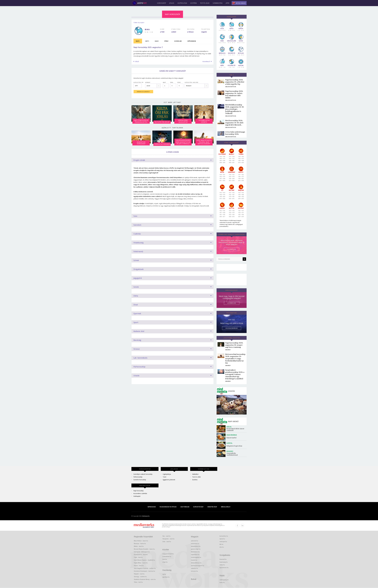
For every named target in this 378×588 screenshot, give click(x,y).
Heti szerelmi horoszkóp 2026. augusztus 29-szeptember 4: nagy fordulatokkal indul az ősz (235, 358)
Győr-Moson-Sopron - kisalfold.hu (144, 560)
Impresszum (152, 507)
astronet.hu (194, 541)
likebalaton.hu (195, 552)
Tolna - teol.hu (138, 582)
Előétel (229, 443)
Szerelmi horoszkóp (139, 480)
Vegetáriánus (232, 435)
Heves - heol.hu (139, 565)
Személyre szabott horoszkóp (142, 474)
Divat (135, 304)
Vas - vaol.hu (166, 536)
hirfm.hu (222, 582)
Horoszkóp (161, 3)
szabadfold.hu (166, 556)
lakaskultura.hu (195, 546)
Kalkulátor (195, 474)
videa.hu (222, 565)
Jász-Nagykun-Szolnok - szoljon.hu (145, 568)
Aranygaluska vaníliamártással (232, 454)
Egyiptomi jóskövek (169, 480)
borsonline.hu (224, 536)
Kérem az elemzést (143, 91)
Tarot (164, 477)
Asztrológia (182, 3)
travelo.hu (194, 560)
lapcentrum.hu (224, 567)
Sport (135, 322)
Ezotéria (193, 3)
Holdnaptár (136, 496)
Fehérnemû (138, 251)
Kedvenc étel (138, 331)
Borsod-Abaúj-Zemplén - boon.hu (144, 549)
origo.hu (165, 562)
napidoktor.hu (195, 554)
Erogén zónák (139, 160)
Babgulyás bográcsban (234, 446)
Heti (147, 41)
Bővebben (192, 41)
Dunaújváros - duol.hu (141, 554)
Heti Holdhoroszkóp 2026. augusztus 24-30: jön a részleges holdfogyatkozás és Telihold (234, 109)
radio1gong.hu (224, 580)
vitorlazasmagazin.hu (197, 565)
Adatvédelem (184, 507)
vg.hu (164, 574)
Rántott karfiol (231, 438)
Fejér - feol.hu (138, 557)
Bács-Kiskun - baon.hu (141, 541)
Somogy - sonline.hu (140, 576)
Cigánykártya (167, 474)
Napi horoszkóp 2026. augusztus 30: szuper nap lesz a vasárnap (234, 345)
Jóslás (171, 3)
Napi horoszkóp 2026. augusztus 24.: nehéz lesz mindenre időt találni (234, 94)
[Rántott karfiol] (222, 437)
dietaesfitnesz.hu (196, 563)
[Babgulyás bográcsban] (222, 445)
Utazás (136, 375)
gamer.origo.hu (195, 549)
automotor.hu (195, 543)
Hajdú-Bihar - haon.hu (141, 563)
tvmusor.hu (194, 571)
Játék (227, 3)
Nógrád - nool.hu (139, 574)
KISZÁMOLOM (231, 249)
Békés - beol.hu (139, 546)
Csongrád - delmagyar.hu (142, 552)
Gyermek (137, 313)
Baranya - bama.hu (140, 543)
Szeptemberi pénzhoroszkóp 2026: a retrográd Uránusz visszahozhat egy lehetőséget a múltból (234, 374)
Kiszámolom (231, 303)
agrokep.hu (166, 577)
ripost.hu (222, 539)
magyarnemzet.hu (168, 554)
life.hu (221, 544)
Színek (136, 260)
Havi (157, 41)
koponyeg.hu (224, 562)
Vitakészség (138, 242)
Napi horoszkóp (138, 491)
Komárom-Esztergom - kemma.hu (144, 571)
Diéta (135, 296)
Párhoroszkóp (139, 366)
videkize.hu (194, 568)
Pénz (166, 41)
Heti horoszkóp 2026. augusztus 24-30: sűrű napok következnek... (234, 122)
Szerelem (137, 225)
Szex (135, 216)
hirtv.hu (164, 559)
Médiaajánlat (225, 507)
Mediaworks (146, 516)
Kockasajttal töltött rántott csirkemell (236, 429)
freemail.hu (223, 559)
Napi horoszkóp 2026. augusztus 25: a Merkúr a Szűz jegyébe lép (234, 82)
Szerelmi (178, 41)
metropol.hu (223, 541)
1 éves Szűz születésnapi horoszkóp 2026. (235, 133)
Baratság (137, 340)
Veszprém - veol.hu (168, 539)
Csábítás (137, 234)
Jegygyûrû (137, 278)
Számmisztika (217, 3)
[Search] (244, 259)
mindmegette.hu (196, 557)
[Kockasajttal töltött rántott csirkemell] (222, 428)
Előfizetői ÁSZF (198, 507)
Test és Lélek (204, 3)
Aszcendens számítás (140, 493)
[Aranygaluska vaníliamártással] (222, 453)
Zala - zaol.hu (166, 541)
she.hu (222, 547)
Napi (138, 41)
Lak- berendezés (140, 358)
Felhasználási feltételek (168, 507)
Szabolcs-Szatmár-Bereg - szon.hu (145, 579)
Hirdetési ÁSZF (212, 507)
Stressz (136, 349)
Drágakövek (138, 269)
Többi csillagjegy (138, 22)
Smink (136, 287)
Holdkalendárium (232, 328)
